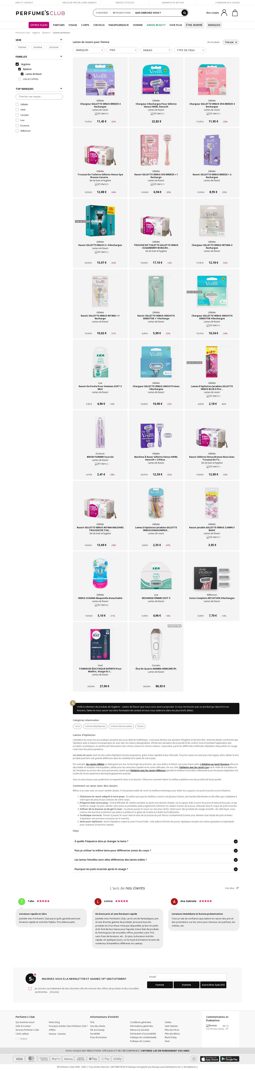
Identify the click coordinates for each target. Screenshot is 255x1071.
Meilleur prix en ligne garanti (80, 2)
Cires (77, 726)
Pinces (140, 726)
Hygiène (36, 32)
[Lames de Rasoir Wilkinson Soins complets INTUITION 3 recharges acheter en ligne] (212, 609)
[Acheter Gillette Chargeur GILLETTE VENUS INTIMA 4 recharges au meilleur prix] (212, 224)
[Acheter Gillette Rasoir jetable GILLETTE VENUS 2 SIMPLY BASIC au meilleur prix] (212, 506)
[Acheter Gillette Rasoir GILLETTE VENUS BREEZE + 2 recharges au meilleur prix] (212, 153)
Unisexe (54, 47)
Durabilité (95, 1033)
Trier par (229, 42)
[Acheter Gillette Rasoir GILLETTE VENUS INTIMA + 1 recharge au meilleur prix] (100, 294)
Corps (85, 25)
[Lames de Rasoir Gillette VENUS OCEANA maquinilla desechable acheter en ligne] (100, 609)
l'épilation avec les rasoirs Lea (194, 767)
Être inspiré (194, 25)
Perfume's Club (23, 32)
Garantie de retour (173, 2)
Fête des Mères (172, 1033)
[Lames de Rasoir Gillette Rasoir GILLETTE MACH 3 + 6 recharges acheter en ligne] (100, 256)
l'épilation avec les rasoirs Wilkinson (148, 770)
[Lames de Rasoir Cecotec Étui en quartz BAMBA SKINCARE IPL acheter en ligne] (156, 679)
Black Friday (171, 1037)
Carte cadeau (22, 1033)
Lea (22, 120)
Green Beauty (156, 25)
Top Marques (24, 88)
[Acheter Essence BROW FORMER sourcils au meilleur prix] (100, 436)
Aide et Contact (24, 2)
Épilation (46, 32)
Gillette (24, 104)
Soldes (168, 1022)
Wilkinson (25, 130)
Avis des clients (97, 1026)
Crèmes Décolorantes (121, 726)
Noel (167, 1041)
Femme (22, 47)
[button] (30, 1039)
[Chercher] (184, 13)
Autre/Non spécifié (213, 984)
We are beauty (97, 1029)
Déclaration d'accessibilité (143, 1033)
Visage (73, 25)
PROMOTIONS (123, 12)
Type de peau (186, 50)
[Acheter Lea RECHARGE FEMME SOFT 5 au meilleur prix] (156, 577)
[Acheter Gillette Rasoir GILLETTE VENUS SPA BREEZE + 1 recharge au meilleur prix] (156, 153)
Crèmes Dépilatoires (95, 726)
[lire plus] (54, 991)
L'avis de (127, 888)
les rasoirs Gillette (95, 764)
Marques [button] (82, 50)
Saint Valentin (171, 1026)
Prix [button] (112, 50)
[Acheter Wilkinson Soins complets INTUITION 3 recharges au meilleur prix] (212, 577)
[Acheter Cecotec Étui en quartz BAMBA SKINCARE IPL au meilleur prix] (156, 647)
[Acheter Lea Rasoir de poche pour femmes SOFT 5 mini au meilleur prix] (100, 365)
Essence (24, 125)
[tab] (89, 50)
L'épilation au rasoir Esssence (214, 764)
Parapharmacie (119, 25)
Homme (138, 25)
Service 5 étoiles (125, 2)
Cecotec (24, 115)
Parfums (59, 25)
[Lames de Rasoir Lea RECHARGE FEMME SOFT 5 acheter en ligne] (156, 609)
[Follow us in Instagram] (194, 1059)
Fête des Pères (172, 1029)
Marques (214, 25)
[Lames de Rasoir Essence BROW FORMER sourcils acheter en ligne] (100, 468)
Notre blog (54, 1022)
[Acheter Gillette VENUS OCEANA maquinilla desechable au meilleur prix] (100, 577)
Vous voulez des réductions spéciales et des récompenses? (128, 1050)
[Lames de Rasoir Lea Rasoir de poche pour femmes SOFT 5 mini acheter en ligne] (100, 397)
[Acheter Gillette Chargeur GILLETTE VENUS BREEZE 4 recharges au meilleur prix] (100, 83)
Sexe (18, 40)
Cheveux (99, 25)
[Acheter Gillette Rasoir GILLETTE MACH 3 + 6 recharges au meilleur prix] (100, 224)
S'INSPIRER (102, 12)
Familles (21, 56)
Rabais (147, 50)
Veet (22, 109)
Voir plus (230, 888)
